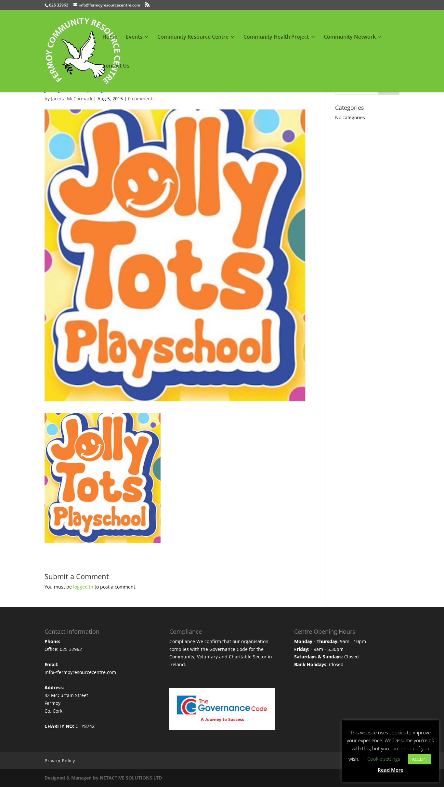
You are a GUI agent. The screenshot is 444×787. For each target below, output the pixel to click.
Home (109, 37)
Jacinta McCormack (71, 98)
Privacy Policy (60, 760)
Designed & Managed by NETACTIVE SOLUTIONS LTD (103, 778)
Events (134, 37)
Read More (390, 770)
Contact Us (115, 66)
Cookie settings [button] (383, 758)
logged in (83, 587)
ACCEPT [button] (419, 759)
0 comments (141, 98)
